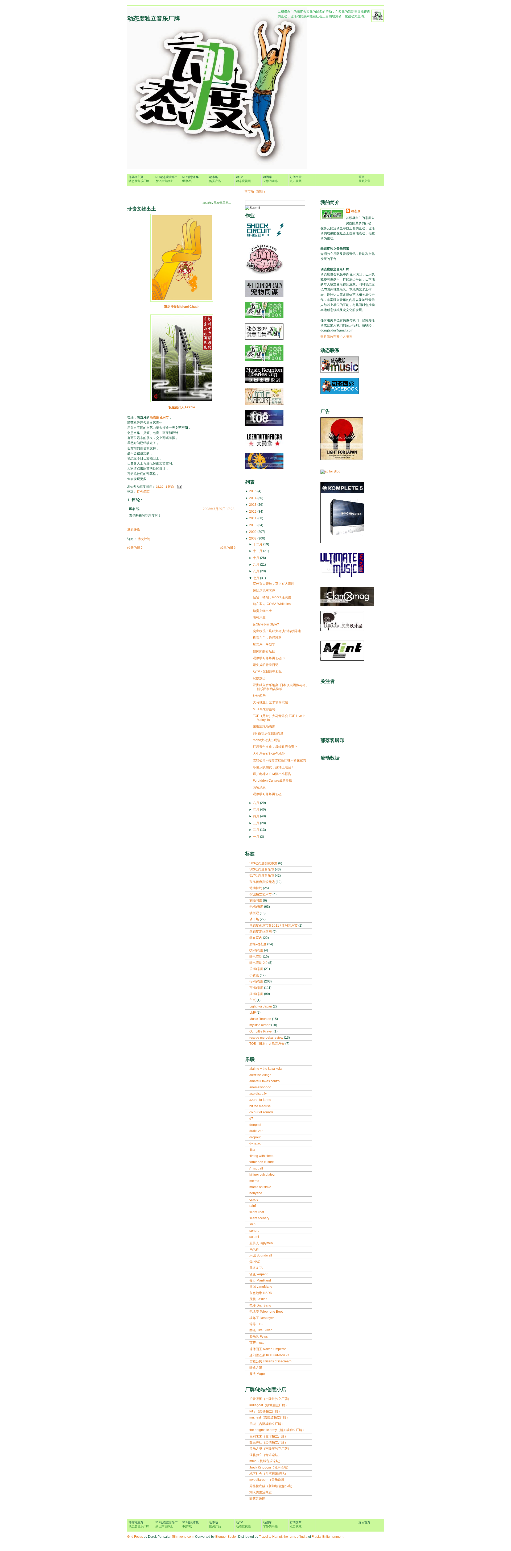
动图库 (270, 179)
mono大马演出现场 (266, 740)
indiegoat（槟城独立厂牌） (269, 1405)
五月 (256, 809)
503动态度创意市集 (263, 863)
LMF (253, 1012)
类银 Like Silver (260, 1330)
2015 (253, 491)
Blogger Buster (226, 1536)
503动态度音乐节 (262, 869)
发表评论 (133, 529)
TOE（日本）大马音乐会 (267, 1044)
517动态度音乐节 (166, 179)
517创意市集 (190, 179)
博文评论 (144, 539)
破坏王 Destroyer (261, 1318)
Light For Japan (261, 1006)
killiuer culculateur (262, 1174)
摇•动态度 (256, 994)
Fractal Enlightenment (327, 1536)
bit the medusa (260, 1106)
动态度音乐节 (159, 417)
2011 (253, 518)
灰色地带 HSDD (260, 1293)
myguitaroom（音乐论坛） (268, 1480)
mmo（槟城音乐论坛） (265, 1461)
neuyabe (255, 1193)
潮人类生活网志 (260, 1492)
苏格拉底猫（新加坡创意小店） (271, 1486)
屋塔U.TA (256, 1268)
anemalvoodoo (260, 1087)
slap (252, 1224)
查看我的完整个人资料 (336, 336)
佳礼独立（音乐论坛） (265, 1455)
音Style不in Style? (266, 624)
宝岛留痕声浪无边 (262, 882)
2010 (253, 525)
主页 (253, 1000)
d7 (251, 1119)
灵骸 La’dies (258, 1299)
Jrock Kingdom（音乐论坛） (269, 1467)
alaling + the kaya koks (265, 1069)
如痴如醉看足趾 (264, 651)
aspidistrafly (258, 1094)
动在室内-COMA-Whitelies (272, 604)
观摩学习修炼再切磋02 (269, 658)
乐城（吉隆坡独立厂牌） (267, 1424)
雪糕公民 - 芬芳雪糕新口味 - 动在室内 (279, 760)
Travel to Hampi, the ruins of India (283, 1536)
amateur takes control (265, 1081)
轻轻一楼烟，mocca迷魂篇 (272, 597)
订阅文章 (296, 179)
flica (252, 1150)
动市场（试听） (255, 191)
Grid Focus (135, 1536)
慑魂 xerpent (258, 1274)
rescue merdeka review (266, 1037)
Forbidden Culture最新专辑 (272, 780)
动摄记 (254, 913)
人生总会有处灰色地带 (269, 754)
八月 (256, 571)
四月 (256, 816)
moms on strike (260, 1187)
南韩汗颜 (259, 617)
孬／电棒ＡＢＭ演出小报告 (272, 774)
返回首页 (364, 1522)
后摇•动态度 (258, 944)
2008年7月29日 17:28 (218, 509)
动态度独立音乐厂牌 (153, 18)
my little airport (260, 1025)
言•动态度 (256, 988)
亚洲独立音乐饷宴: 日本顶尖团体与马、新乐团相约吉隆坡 (281, 687)
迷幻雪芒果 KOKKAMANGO (269, 1355)
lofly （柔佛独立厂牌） (265, 1411)
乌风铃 (254, 1249)
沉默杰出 (259, 678)
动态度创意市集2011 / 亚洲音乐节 (273, 925)
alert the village (260, 1075)
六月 (256, 803)
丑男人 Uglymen (261, 1243)
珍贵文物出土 (141, 209)
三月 (256, 823)
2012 (253, 511)
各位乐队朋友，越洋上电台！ (273, 767)
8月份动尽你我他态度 (268, 733)
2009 (253, 532)
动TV (243, 179)
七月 (256, 578)
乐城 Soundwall (260, 1255)
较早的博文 (228, 548)
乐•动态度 (256, 969)
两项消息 (259, 787)
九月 (256, 564)
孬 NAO (254, 1262)
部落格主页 (139, 179)
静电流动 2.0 (258, 963)
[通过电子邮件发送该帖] (179, 486)
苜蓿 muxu (257, 1343)
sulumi (254, 1237)
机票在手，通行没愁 (267, 638)
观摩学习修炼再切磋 (267, 794)
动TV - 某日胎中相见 (267, 671)
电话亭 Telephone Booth (267, 1311)
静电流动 (256, 957)
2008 (253, 538)
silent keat (256, 1212)
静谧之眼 (255, 1368)
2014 (253, 498)
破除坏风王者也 (264, 590)
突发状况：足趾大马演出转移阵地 (277, 631)
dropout (255, 1137)
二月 (256, 830)
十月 (256, 558)
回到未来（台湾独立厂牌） (268, 1436)
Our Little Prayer (261, 1031)
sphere (254, 1231)
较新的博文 (135, 548)
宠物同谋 (256, 900)
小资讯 (254, 975)
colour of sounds (261, 1112)
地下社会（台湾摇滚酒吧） (268, 1473)
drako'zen (256, 1131)
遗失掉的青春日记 (265, 665)
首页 (364, 179)
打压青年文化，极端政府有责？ (275, 747)
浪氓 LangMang (260, 1286)
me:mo (254, 1181)
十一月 (257, 551)
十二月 (257, 544)
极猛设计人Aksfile (181, 407)
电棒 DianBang (260, 1305)
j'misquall (256, 1168)
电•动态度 (256, 907)
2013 (253, 505)
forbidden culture (261, 1162)
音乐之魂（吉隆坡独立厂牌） (270, 1448)
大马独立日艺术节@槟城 (270, 702)
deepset (255, 1125)
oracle (253, 1199)
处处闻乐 (259, 696)
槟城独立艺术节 (261, 894)
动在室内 (256, 938)
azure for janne (260, 1100)
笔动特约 (256, 888)
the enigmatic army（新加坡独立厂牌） (277, 1430)
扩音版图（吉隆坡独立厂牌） (270, 1399)
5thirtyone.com (182, 1536)
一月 (256, 837)
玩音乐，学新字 (264, 644)
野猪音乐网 (257, 1498)
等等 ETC (256, 1324)
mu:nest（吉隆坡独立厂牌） (269, 1417)
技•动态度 (256, 950)
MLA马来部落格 (264, 709)
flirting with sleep (261, 1156)
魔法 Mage (257, 1374)
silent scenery (259, 1218)
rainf (252, 1206)
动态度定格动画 (261, 932)
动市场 (215, 179)
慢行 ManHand (260, 1280)
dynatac (255, 1143)
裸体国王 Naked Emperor (267, 1349)
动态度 (356, 211)
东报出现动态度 (264, 726)
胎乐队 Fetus (258, 1336)
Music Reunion (260, 1019)
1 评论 (170, 486)
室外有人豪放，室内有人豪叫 (273, 584)
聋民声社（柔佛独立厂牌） (268, 1442)
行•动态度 (143, 491)
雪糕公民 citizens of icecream (270, 1361)
